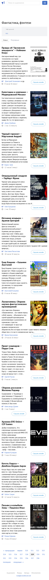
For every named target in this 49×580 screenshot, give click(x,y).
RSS (7, 33)
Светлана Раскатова (12, 251)
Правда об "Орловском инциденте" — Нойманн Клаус (14, 50)
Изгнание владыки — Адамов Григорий (12, 219)
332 (4, 558)
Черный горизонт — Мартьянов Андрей (12, 135)
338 (38, 558)
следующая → (18, 562)
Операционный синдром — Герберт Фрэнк (14, 177)
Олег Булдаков (10, 207)
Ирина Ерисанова (11, 335)
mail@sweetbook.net (23, 576)
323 (43, 551)
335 (21, 558)
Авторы (26, 573)
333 (10, 558)
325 (10, 554)
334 (15, 558)
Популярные (15, 40)
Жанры (19, 573)
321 (32, 551)
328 (26, 554)
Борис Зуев (9, 165)
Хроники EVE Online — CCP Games (13, 423)
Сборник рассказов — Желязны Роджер (12, 389)
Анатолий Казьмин (12, 291)
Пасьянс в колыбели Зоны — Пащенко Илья (13, 506)
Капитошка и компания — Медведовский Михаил (15, 93)
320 (26, 551)
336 (26, 558)
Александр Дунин (11, 406)
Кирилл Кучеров (11, 452)
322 (37, 551)
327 (21, 554)
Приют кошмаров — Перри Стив (12, 347)
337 (32, 558)
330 (38, 554)
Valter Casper (10, 494)
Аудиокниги (11, 573)
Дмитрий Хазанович (12, 81)
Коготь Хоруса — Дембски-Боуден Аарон (14, 464)
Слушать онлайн (38, 82)
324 (4, 554)
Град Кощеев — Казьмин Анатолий (14, 263)
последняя (7, 562)
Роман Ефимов (10, 536)
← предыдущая (8, 551)
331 (43, 554)
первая (19, 551)
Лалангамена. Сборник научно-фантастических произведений (14, 304)
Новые (5, 40)
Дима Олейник (10, 123)
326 (15, 554)
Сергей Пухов (9, 377)
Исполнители (36, 573)
